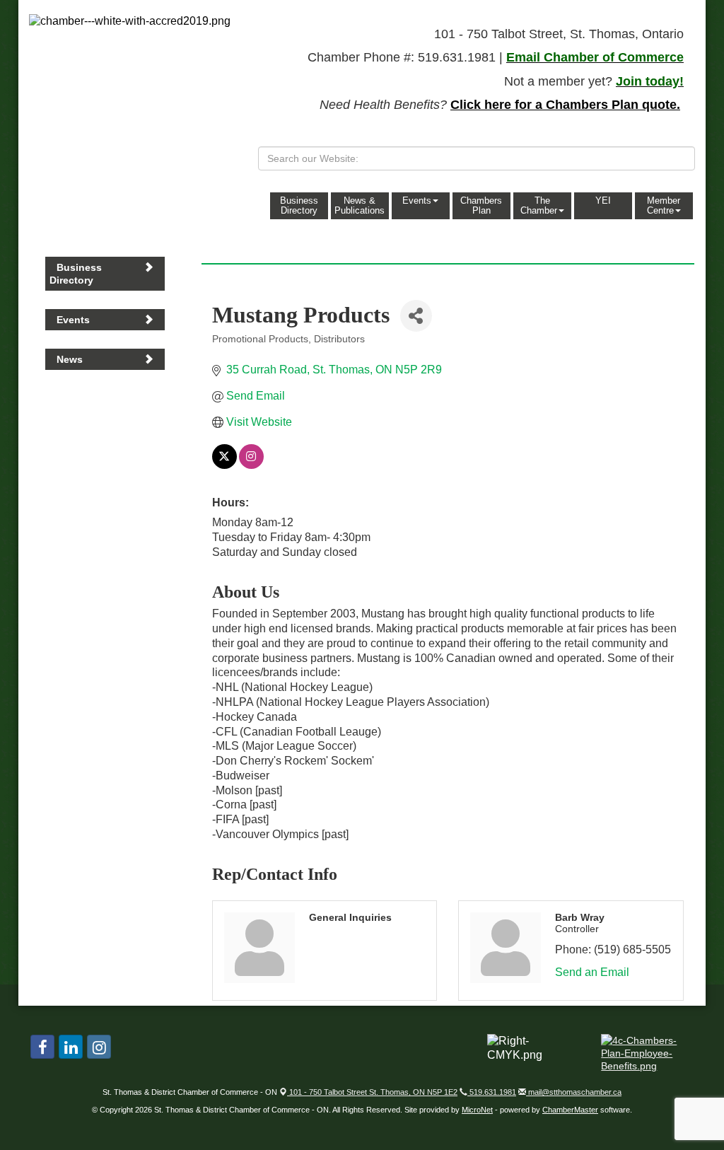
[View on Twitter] (224, 465)
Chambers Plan (481, 205)
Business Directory (299, 205)
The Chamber (538, 205)
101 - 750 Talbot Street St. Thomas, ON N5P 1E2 (372, 1092)
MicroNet (477, 1109)
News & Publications (359, 205)
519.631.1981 (491, 1092)
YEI (603, 200)
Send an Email (592, 972)
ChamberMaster (570, 1109)
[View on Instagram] (251, 465)
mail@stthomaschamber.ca (573, 1092)
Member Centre (664, 205)
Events (416, 200)
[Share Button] (416, 316)
